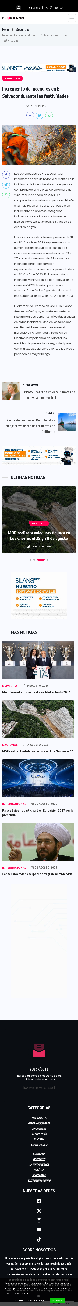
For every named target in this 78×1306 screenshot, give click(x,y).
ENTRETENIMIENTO (39, 1180)
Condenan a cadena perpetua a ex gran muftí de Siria (37, 874)
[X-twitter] (39, 1211)
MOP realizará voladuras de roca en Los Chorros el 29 (38, 751)
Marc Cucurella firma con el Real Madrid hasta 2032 (36, 692)
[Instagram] (39, 1220)
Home (5, 29)
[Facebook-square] (39, 1201)
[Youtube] (39, 1230)
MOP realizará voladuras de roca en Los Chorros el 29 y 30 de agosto (39, 535)
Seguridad (23, 29)
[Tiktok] (39, 1239)
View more (26, 1293)
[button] (30, 560)
